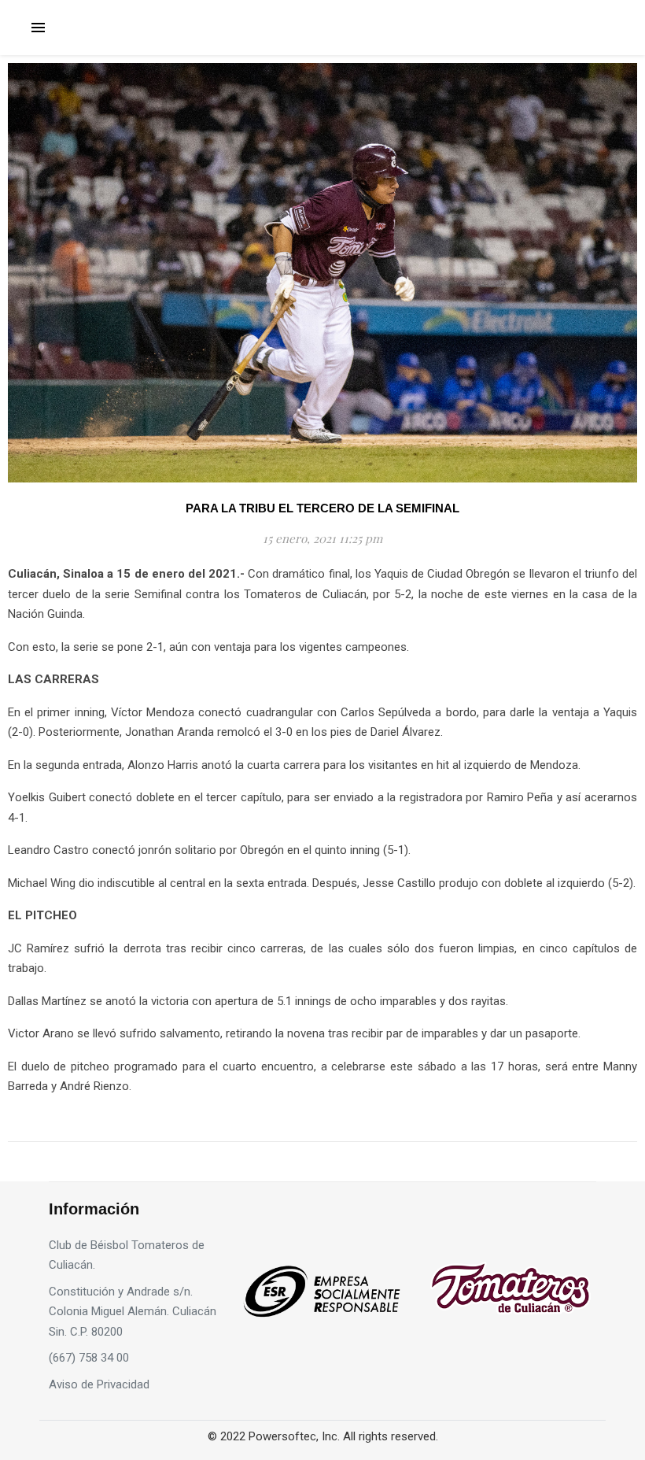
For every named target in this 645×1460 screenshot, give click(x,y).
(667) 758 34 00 (89, 1358)
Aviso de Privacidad (99, 1384)
